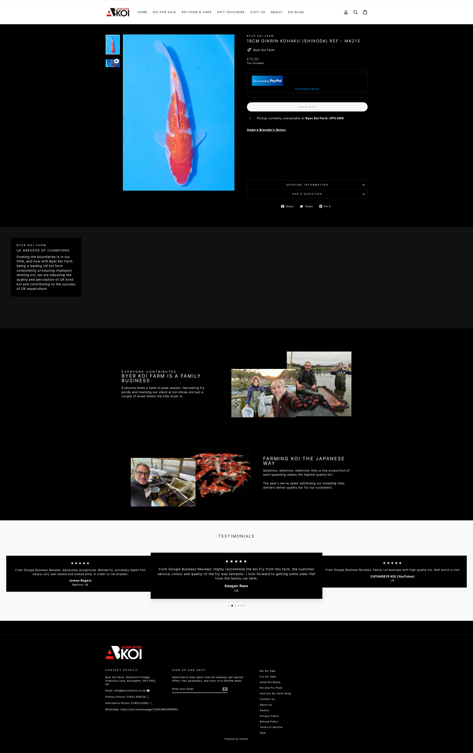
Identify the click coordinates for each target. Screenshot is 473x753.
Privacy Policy (269, 716)
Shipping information (307, 184)
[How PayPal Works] (267, 85)
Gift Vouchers (231, 12)
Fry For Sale (268, 676)
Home (142, 12)
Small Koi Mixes (270, 682)
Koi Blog (296, 12)
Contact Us (267, 699)
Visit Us (257, 12)
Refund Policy (269, 721)
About (277, 12)
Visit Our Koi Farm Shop (275, 693)
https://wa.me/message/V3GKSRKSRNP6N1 (149, 709)
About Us (266, 704)
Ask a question (307, 194)
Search (264, 710)
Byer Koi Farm (260, 36)
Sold (263, 732)
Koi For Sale (164, 12)
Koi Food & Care (197, 12)
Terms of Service (271, 727)
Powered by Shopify (236, 738)
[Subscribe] (225, 689)
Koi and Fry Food (271, 687)
